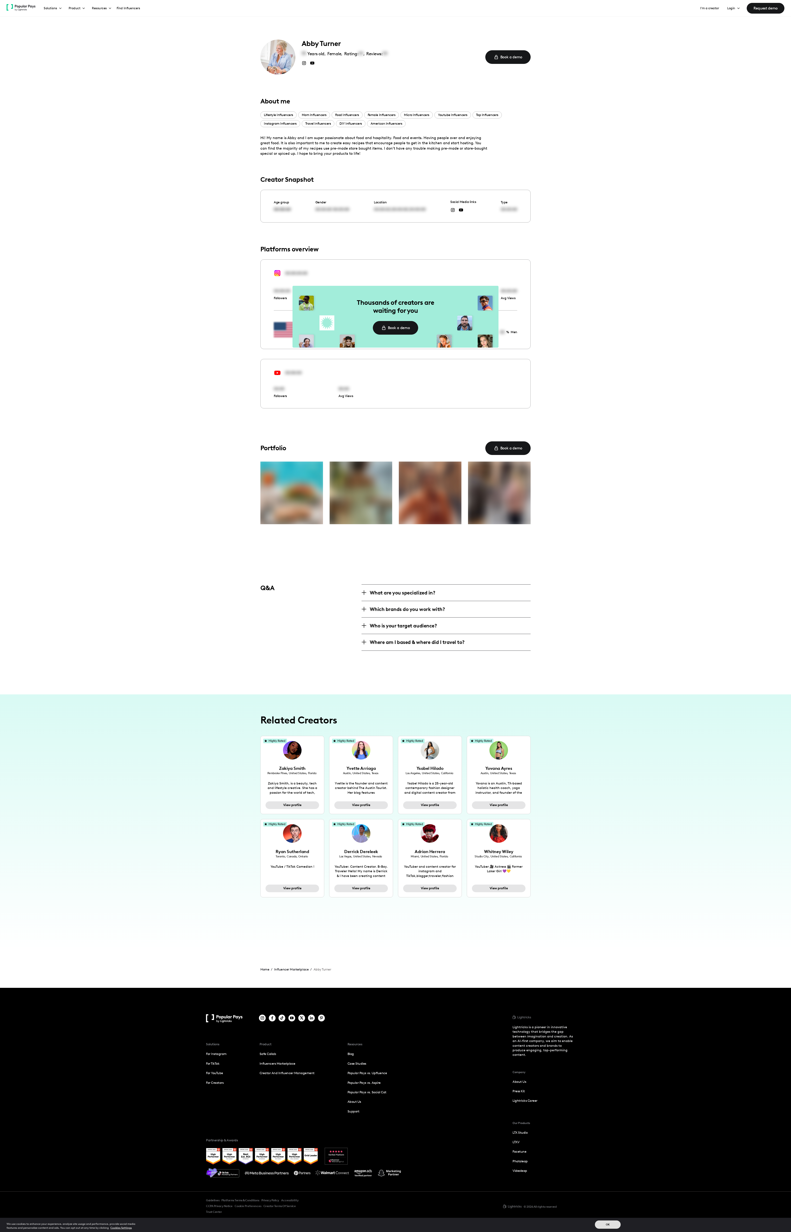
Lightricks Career (525, 1101)
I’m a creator (709, 8)
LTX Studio (520, 1133)
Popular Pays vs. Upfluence (367, 1073)
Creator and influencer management (287, 1073)
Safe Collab (268, 1054)
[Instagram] (262, 1018)
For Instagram (216, 1054)
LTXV (516, 1142)
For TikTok (212, 1064)
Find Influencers (128, 8)
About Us (354, 1102)
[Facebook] (272, 1018)
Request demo (766, 8)
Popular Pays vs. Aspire (364, 1083)
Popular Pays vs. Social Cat (367, 1092)
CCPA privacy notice (219, 1206)
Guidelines (212, 1200)
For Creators (214, 1083)
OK (608, 1224)
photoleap (520, 1161)
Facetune (519, 1151)
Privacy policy (270, 1200)
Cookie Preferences (248, 1206)
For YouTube (214, 1073)
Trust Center (214, 1212)
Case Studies (357, 1064)
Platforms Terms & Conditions (240, 1200)
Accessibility (290, 1200)
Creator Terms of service (279, 1206)
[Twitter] (301, 1018)
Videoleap (520, 1171)
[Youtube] (291, 1018)
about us (519, 1082)
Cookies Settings (121, 1227)
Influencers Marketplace (277, 1064)
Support (353, 1111)
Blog (351, 1054)
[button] (52, 8)
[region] (395, 1225)
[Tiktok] (281, 1018)
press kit (519, 1091)
